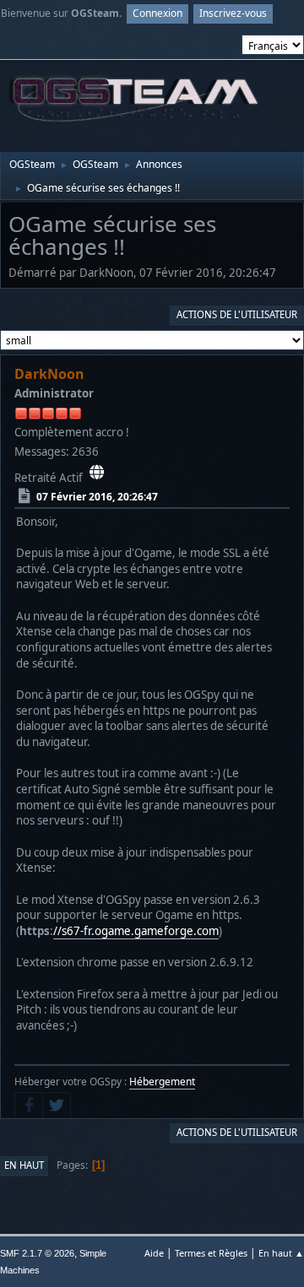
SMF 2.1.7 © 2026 (37, 1253)
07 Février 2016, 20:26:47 (97, 496)
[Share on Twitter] (56, 1105)
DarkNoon (49, 374)
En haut (24, 1165)
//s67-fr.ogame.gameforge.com (136, 930)
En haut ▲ (281, 1252)
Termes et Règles (211, 1252)
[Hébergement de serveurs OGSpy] (96, 472)
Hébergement (162, 1081)
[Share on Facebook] (28, 1105)
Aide (154, 1252)
